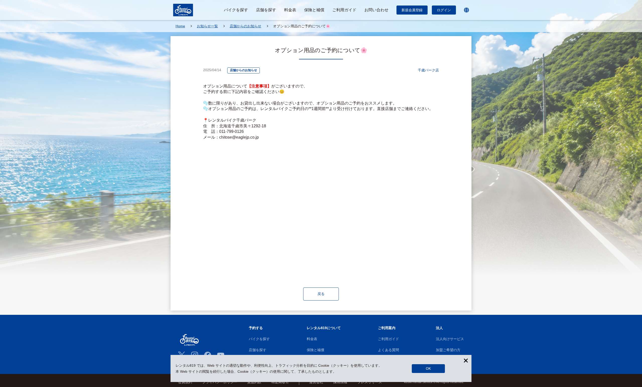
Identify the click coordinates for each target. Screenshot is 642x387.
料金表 (312, 339)
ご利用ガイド (388, 339)
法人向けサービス (450, 339)
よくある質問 (388, 350)
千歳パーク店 (428, 70)
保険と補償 (315, 350)
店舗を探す (257, 350)
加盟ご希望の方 (448, 350)
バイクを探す (259, 339)
